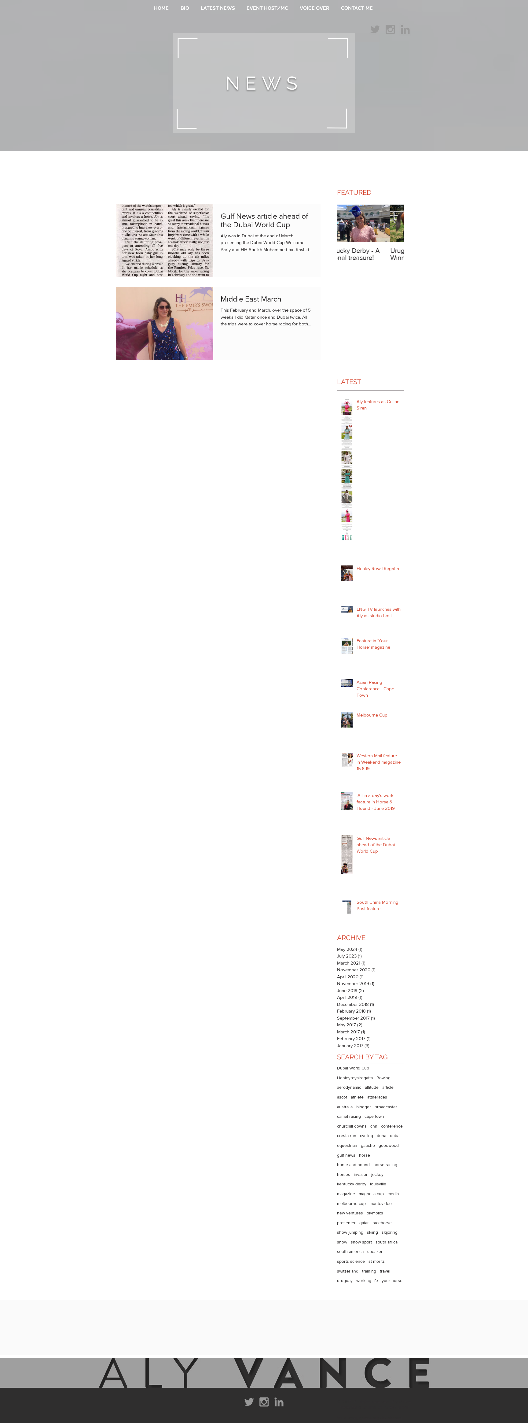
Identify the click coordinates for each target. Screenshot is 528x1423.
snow (342, 1242)
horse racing (385, 1164)
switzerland (347, 1271)
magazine (346, 1193)
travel (385, 1271)
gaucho (368, 1145)
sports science (351, 1261)
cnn (373, 1126)
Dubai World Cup (353, 1067)
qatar (364, 1222)
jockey (377, 1174)
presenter (346, 1222)
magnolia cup (371, 1193)
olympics (375, 1212)
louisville (378, 1183)
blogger (363, 1106)
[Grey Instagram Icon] (390, 29)
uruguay (345, 1280)
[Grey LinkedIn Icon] (405, 29)
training (369, 1271)
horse (364, 1155)
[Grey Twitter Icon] (375, 29)
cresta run (346, 1135)
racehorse (382, 1222)
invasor (361, 1174)
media (393, 1193)
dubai (395, 1135)
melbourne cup (351, 1203)
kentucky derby (351, 1183)
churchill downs (352, 1126)
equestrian (347, 1145)
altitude (372, 1087)
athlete (357, 1097)
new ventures (350, 1212)
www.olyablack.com (382, 1417)
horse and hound (353, 1164)
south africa (387, 1242)
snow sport (361, 1242)
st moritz (377, 1261)
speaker (375, 1251)
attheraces (377, 1097)
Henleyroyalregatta (355, 1077)
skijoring (390, 1232)
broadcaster (386, 1106)
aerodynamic (349, 1087)
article (388, 1087)
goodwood (389, 1145)
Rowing (383, 1077)
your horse (392, 1280)
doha (381, 1135)
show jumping (350, 1232)
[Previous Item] (347, 223)
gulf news (346, 1155)
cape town (374, 1116)
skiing (372, 1232)
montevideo (380, 1203)
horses (343, 1174)
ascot (342, 1097)
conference (392, 1126)
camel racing (349, 1116)
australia (345, 1106)
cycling (366, 1135)
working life (367, 1280)
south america (350, 1251)
